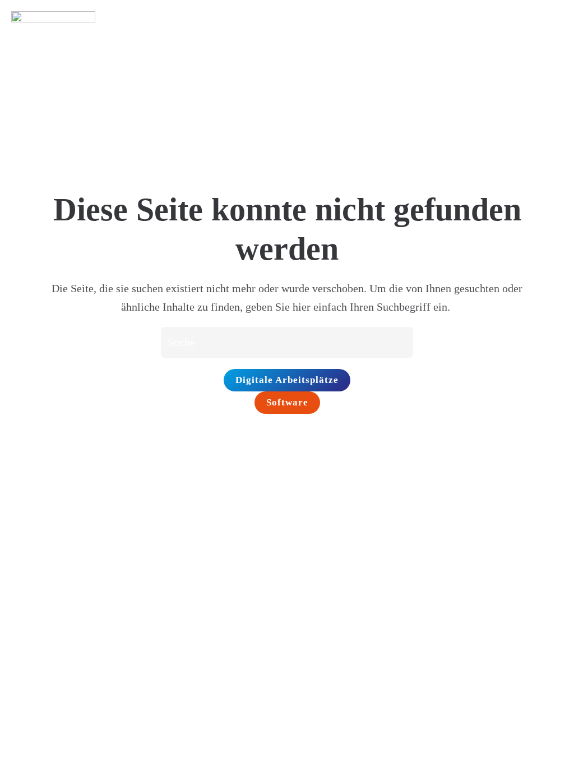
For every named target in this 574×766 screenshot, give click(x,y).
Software (287, 402)
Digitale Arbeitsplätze (287, 380)
